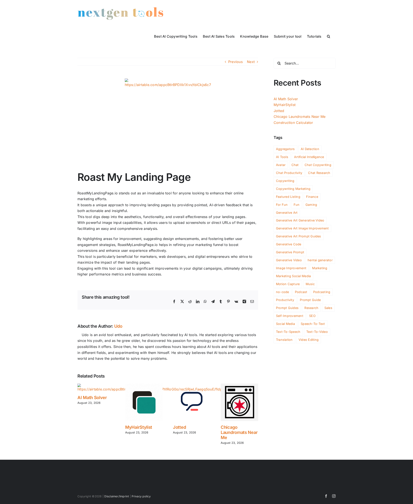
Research (311, 308)
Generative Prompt (290, 252)
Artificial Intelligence (309, 157)
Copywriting (285, 181)
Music (310, 284)
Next (251, 62)
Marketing (319, 268)
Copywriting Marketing (293, 189)
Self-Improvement (289, 316)
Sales (328, 308)
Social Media (285, 324)
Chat (295, 165)
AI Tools (282, 157)
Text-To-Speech (288, 331)
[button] (328, 36)
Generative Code (288, 244)
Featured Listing (288, 196)
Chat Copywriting (318, 165)
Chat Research (319, 173)
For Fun (282, 204)
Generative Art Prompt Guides (298, 236)
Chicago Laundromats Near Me (239, 432)
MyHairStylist (138, 427)
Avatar (280, 165)
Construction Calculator (293, 122)
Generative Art (286, 212)
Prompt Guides (287, 308)
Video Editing (309, 339)
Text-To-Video (317, 331)
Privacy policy (141, 496)
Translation (284, 339)
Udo (118, 326)
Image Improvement (291, 268)
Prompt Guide (310, 300)
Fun (297, 204)
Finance (312, 196)
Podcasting (321, 292)
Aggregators (285, 149)
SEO (312, 316)
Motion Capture (288, 284)
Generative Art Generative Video (300, 220)
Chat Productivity (289, 173)
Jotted (179, 427)
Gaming (311, 204)
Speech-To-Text (313, 324)
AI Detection (310, 149)
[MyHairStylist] (144, 386)
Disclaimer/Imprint (116, 496)
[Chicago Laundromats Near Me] (239, 386)
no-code (282, 292)
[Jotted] (191, 386)
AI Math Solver (92, 397)
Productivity (285, 300)
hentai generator (320, 260)
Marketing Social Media (293, 276)
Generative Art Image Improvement (302, 228)
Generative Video (289, 260)
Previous (235, 62)
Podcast (301, 292)
